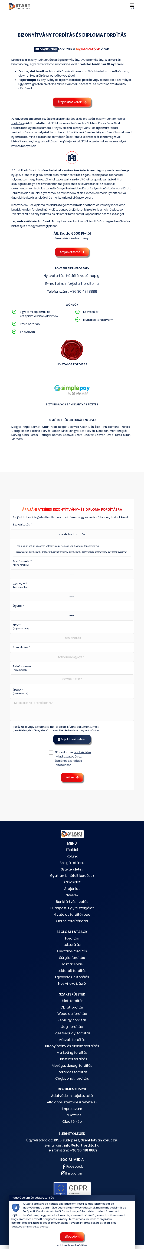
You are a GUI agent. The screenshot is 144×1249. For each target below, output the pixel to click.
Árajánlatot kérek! (70, 102)
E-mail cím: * (22, 647)
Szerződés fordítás (72, 1072)
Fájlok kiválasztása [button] (73, 739)
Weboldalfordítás (72, 1013)
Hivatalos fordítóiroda (72, 914)
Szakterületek (72, 869)
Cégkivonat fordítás (72, 1078)
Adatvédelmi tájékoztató (72, 1095)
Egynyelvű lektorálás (72, 977)
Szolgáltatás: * (22, 524)
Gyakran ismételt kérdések (72, 875)
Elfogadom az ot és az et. (72, 758)
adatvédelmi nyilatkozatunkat (30, 1226)
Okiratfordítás (72, 1007)
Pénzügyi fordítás (72, 1020)
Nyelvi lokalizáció (72, 983)
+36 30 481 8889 (83, 291)
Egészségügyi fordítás (72, 1033)
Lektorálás (72, 944)
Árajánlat (72, 888)
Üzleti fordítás (72, 1000)
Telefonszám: (22, 667)
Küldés (70, 777)
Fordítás (72, 938)
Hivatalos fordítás (72, 951)
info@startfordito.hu (82, 283)
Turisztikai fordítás (72, 1059)
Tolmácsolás (72, 964)
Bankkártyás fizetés (72, 901)
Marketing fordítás (72, 1052)
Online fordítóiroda (72, 921)
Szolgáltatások (72, 862)
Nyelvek (72, 895)
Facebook (74, 1166)
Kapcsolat (72, 882)
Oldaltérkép (72, 1121)
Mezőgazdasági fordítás (72, 1065)
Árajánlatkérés (70, 252)
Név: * (21, 626)
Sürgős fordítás (72, 957)
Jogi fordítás (72, 1026)
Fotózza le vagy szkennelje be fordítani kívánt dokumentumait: (56, 728)
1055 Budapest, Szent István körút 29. (86, 1140)
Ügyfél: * (18, 606)
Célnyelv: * (21, 585)
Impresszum (72, 1108)
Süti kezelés (72, 1115)
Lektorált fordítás (72, 970)
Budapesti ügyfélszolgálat (72, 908)
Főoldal (72, 849)
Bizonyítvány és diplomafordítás (72, 1046)
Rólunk (72, 856)
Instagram (74, 1173)
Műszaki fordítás (72, 1039)
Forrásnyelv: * (22, 562)
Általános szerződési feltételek (72, 1102)
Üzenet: (20, 691)
